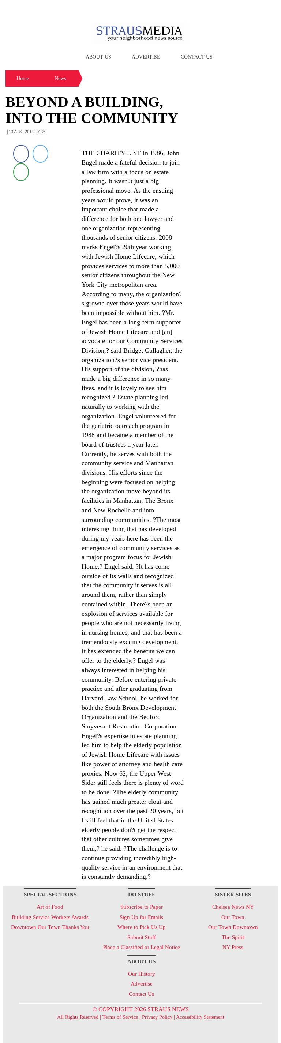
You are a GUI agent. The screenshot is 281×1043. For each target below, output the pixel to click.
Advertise (146, 57)
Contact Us (197, 57)
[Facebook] (21, 154)
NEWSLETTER (215, 8)
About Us (98, 57)
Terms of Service (120, 1017)
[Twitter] (40, 154)
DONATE (257, 8)
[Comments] (21, 172)
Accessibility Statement (200, 1017)
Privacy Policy (157, 1017)
